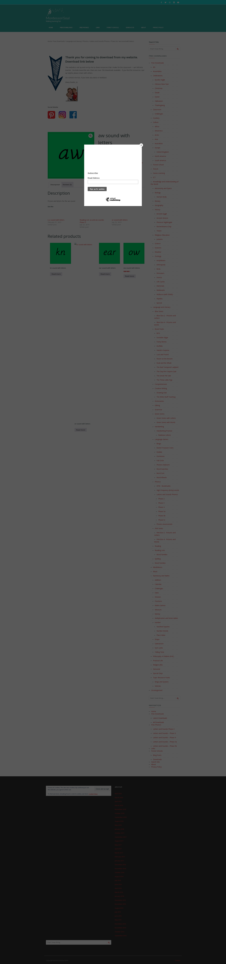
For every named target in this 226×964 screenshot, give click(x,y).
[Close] (141, 145)
